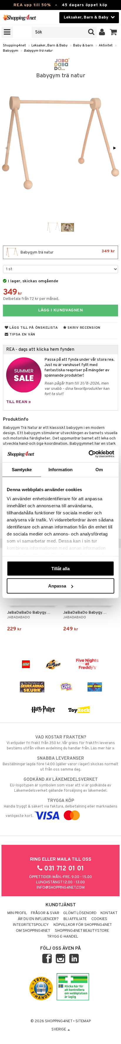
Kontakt (108, 913)
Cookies (99, 919)
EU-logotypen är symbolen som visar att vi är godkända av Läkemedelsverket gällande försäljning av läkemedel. (60, 785)
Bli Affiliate (75, 919)
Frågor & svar (45, 913)
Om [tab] (99, 469)
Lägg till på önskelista (33, 327)
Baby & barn (83, 45)
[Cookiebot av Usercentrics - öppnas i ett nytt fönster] (88, 454)
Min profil (17, 913)
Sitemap (83, 1021)
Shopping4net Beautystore (82, 931)
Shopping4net (14, 45)
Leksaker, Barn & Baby (49, 45)
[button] (113, 32)
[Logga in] (102, 32)
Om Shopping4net (33, 931)
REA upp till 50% (32, 5)
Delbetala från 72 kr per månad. (31, 298)
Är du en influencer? (38, 919)
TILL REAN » (18, 402)
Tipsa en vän (22, 334)
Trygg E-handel (62, 936)
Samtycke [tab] (22, 469)
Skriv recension (83, 327)
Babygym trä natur (38, 50)
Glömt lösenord (80, 913)
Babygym (10, 50)
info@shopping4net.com (61, 887)
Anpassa (57, 585)
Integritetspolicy (31, 925)
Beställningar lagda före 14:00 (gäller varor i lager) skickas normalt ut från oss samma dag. (60, 764)
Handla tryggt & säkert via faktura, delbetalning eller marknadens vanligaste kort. (60, 808)
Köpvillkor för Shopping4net (82, 925)
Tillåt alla (60, 568)
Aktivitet (105, 45)
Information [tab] (60, 469)
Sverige (59, 1029)
